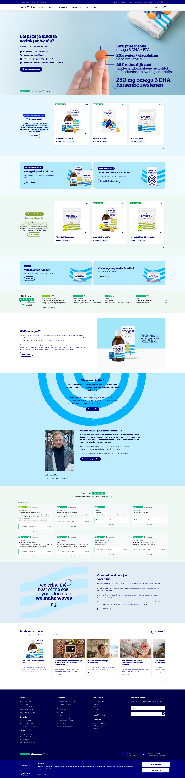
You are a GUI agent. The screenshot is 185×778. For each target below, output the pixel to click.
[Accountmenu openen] (160, 7)
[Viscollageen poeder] (56, 273)
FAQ (113, 2)
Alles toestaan (156, 764)
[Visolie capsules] (147, 120)
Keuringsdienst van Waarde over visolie (33, 661)
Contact (156, 2)
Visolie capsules (137, 138)
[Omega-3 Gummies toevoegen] (122, 133)
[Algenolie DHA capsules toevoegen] (85, 232)
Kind (86, 7)
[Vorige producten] (160, 148)
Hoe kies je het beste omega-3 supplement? (98, 661)
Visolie (51, 7)
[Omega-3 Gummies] (109, 120)
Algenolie (62, 7)
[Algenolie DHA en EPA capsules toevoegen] (160, 232)
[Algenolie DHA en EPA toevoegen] (122, 232)
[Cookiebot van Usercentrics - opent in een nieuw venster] (25, 774)
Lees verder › (25, 675)
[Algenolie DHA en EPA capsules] (147, 219)
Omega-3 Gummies (100, 138)
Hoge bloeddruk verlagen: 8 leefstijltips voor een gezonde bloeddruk (132, 662)
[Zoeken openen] (156, 7)
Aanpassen (155, 770)
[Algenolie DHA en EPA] (109, 219)
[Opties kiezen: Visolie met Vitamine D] (85, 133)
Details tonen (42, 774)
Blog (136, 2)
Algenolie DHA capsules (65, 237)
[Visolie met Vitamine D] (72, 120)
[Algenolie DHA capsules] (72, 219)
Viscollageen (75, 7)
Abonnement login (145, 2)
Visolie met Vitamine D (64, 138)
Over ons (131, 2)
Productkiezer (121, 2)
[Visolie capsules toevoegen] (160, 133)
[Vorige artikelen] (159, 681)
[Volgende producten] (163, 148)
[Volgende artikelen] (163, 681)
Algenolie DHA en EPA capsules (142, 237)
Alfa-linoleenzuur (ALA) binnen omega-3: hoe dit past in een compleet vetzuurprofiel (69, 662)
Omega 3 (42, 7)
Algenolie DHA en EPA (101, 237)
